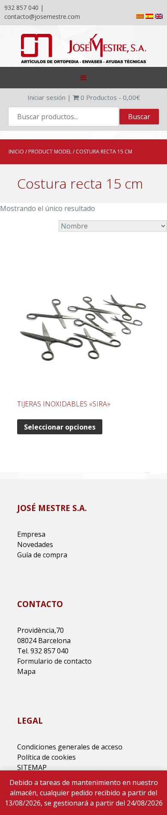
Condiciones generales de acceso (69, 747)
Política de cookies (46, 757)
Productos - (110, 97)
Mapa (26, 671)
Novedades (35, 544)
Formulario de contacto (54, 661)
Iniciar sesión (46, 97)
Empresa (31, 534)
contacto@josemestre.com (42, 16)
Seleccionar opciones (59, 427)
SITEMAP (32, 767)
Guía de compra (42, 554)
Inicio (16, 151)
